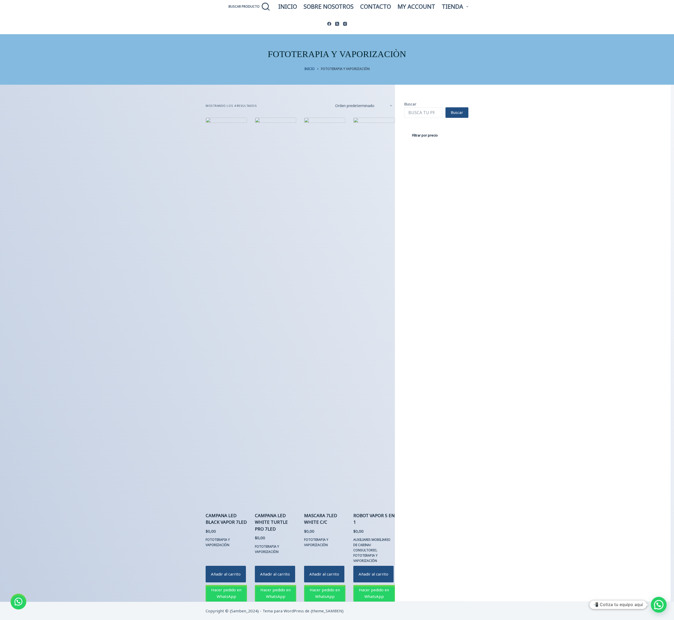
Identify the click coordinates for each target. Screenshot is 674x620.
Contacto (375, 6)
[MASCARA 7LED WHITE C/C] (324, 315)
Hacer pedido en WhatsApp (226, 593)
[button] (18, 601)
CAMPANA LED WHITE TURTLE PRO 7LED (271, 522)
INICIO (287, 6)
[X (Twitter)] (337, 24)
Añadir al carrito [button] (226, 574)
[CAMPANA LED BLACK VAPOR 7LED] (226, 315)
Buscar (410, 104)
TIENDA (452, 6)
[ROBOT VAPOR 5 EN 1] (374, 315)
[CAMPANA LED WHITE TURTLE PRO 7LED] (275, 315)
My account (416, 6)
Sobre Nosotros (329, 6)
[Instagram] (345, 24)
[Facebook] (329, 24)
